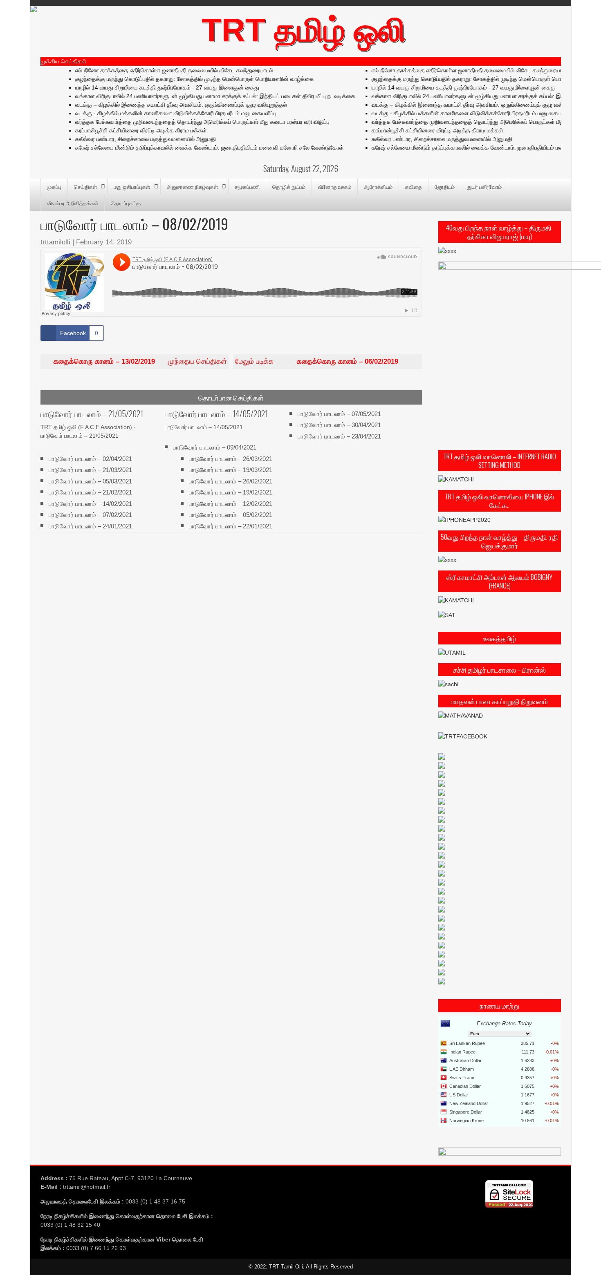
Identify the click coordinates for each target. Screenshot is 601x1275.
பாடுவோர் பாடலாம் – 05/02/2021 (230, 514)
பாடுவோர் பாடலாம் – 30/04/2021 (339, 424)
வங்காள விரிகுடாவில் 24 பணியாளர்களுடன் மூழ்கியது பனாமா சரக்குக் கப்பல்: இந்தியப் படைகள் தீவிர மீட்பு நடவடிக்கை (201, 96)
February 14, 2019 (104, 242)
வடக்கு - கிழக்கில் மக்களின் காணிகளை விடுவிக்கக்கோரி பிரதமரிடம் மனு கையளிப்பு (161, 113)
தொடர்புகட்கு (126, 203)
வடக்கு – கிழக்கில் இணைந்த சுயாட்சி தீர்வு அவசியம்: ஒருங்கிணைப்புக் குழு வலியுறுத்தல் (167, 104)
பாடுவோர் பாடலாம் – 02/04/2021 (90, 458)
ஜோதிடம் (445, 186)
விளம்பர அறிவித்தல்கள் (72, 203)
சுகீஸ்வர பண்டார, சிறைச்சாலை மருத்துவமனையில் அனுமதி (131, 139)
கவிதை (413, 186)
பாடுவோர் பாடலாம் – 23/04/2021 (339, 436)
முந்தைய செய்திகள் (140, 361)
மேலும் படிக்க (316, 361)
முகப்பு (54, 186)
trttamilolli (55, 242)
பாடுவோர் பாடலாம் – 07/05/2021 (339, 413)
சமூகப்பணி (247, 186)
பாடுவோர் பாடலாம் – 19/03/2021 (230, 469)
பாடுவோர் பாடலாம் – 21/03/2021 (90, 469)
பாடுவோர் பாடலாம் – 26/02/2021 (230, 481)
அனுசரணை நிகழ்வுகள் (192, 186)
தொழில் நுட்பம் (288, 186)
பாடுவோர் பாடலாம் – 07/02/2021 (90, 514)
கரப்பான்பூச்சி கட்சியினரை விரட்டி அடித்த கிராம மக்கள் (127, 130)
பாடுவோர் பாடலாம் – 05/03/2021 (90, 481)
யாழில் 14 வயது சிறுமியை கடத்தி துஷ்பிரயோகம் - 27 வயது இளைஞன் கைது (153, 87)
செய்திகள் (85, 186)
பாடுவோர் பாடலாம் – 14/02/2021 (90, 503)
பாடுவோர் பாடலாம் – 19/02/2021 (230, 492)
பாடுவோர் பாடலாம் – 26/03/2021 (230, 458)
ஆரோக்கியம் (378, 186)
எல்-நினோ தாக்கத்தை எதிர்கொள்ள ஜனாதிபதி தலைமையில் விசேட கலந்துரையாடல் (160, 70)
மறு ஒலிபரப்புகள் (132, 186)
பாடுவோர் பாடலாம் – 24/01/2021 (90, 525)
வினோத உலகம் (334, 186)
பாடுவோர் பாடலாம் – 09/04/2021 (214, 447)
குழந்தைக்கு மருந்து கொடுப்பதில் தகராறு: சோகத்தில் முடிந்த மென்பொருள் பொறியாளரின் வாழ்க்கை (180, 79)
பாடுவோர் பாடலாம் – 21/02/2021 (90, 492)
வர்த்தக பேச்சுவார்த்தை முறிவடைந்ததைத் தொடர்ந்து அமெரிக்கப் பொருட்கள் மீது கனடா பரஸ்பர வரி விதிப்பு (188, 122)
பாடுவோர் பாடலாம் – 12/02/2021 (230, 503)
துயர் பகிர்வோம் (484, 186)
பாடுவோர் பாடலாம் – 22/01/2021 (230, 525)
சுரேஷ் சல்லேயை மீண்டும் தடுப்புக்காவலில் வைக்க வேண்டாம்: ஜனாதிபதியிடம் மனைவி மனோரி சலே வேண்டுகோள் (195, 147)
